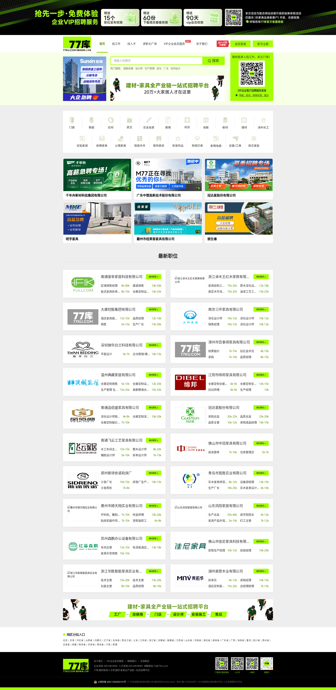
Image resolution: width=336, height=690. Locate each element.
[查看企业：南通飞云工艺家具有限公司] (83, 448)
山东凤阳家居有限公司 (225, 505)
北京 (65, 640)
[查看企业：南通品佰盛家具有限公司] (83, 415)
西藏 (74, 644)
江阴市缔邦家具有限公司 (227, 375)
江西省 (179, 640)
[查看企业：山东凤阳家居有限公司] (190, 513)
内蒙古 (98, 640)
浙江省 (152, 640)
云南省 (66, 644)
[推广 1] (168, 17)
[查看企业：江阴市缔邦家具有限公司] (190, 382)
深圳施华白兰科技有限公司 (121, 345)
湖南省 (215, 640)
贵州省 (265, 640)
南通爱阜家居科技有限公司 (121, 276)
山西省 (89, 640)
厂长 (166, 68)
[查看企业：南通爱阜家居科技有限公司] (83, 284)
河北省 (79, 640)
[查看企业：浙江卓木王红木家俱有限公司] (190, 284)
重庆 (248, 640)
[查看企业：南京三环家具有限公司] (190, 317)
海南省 (240, 640)
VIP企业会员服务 (115, 661)
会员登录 (240, 44)
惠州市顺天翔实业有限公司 (121, 505)
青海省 (100, 644)
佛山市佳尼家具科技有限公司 (229, 541)
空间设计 (175, 68)
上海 (135, 640)
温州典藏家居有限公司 (118, 375)
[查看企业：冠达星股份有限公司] (190, 415)
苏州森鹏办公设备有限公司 (121, 538)
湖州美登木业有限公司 (225, 571)
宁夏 (108, 644)
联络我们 (131, 661)
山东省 (188, 640)
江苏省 (143, 640)
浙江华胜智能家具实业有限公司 (122, 571)
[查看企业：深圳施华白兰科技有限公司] (83, 350)
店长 (159, 68)
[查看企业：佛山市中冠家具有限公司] (190, 448)
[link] (115, 285)
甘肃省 (91, 644)
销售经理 (128, 68)
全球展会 (144, 661)
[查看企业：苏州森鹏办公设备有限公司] (83, 546)
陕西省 (82, 644)
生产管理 (150, 68)
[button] (213, 61)
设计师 (139, 68)
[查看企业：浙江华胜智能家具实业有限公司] (83, 579)
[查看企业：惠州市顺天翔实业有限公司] (83, 513)
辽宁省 (107, 640)
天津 (72, 640)
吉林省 (116, 640)
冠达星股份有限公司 (223, 407)
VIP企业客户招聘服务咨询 (252, 90)
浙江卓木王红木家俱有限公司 (229, 276)
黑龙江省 (126, 640)
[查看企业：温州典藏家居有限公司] (83, 382)
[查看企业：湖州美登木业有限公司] (190, 579)
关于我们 (98, 661)
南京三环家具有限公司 (225, 309)
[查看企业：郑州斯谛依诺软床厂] (83, 480)
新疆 (115, 644)
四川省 (256, 640)
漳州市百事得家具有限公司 (229, 342)
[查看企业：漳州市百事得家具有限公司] (190, 350)
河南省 (197, 640)
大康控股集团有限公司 (118, 309)
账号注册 (262, 44)
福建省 (170, 640)
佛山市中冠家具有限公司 (227, 443)
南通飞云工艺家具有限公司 (121, 440)
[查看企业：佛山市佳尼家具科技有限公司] (190, 546)
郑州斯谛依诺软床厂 (116, 473)
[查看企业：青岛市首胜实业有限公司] (190, 480)
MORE (153, 277)
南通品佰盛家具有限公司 (120, 407)
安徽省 (161, 640)
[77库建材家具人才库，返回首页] (77, 44)
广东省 (225, 640)
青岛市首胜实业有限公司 (227, 473)
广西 (233, 640)
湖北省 (207, 640)
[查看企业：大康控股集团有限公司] (83, 317)
